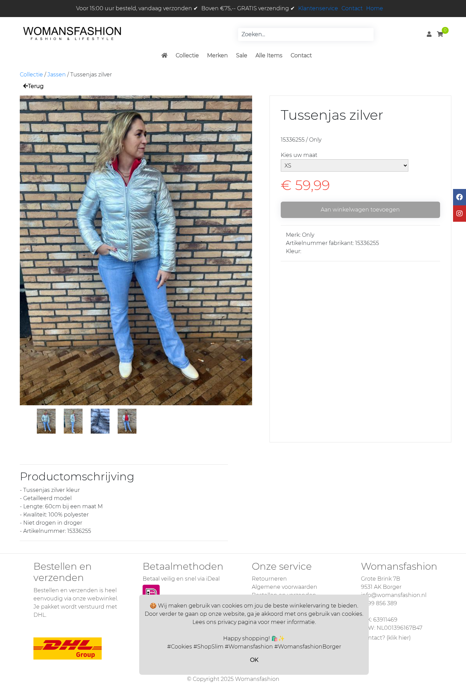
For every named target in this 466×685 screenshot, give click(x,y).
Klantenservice (318, 8)
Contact (352, 8)
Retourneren (269, 578)
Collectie (187, 55)
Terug (36, 86)
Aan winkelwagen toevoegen (360, 209)
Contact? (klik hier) (386, 638)
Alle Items (269, 55)
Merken (217, 55)
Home (374, 8)
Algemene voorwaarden (284, 587)
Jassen (56, 74)
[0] (440, 34)
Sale (241, 55)
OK (254, 660)
